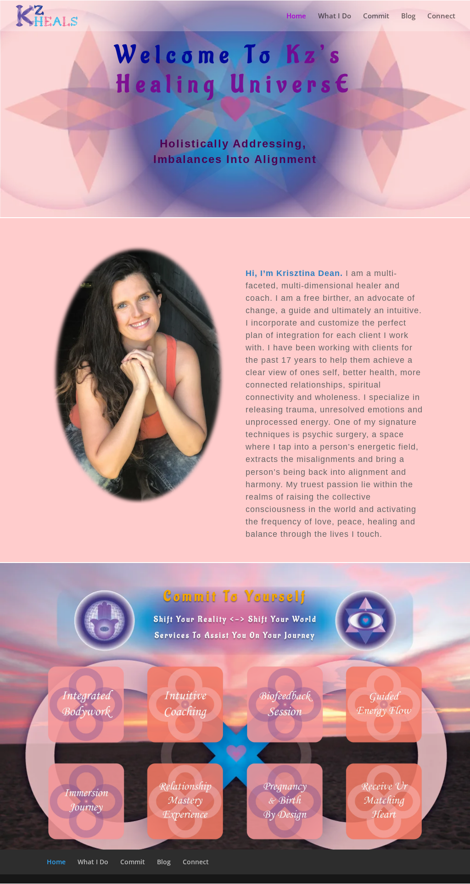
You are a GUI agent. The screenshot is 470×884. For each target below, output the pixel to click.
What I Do (334, 16)
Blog (408, 16)
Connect (441, 16)
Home (296, 16)
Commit (376, 16)
